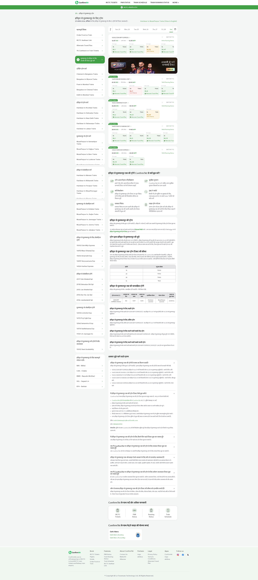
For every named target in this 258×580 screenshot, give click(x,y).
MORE (175, 3)
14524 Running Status (168, 153)
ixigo (139, 554)
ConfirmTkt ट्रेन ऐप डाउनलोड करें (121, 400)
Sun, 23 (117, 29)
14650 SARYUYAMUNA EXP (121, 126)
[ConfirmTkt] (75, 553)
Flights (92, 557)
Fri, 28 (164, 29)
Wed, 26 (145, 29)
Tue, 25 (136, 29)
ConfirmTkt (137, 400)
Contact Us (123, 554)
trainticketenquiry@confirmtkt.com (125, 420)
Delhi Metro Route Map (117, 538)
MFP (134, 40)
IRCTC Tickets (111, 3)
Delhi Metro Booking (117, 535)
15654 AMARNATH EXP (119, 103)
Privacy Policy (152, 554)
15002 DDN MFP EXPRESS (120, 37)
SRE (116, 82)
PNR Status (125, 3)
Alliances (123, 559)
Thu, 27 (155, 29)
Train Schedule (140, 3)
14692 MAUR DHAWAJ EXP (121, 79)
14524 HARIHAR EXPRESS (120, 150)
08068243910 (117, 424)
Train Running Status (159, 3)
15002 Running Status (167, 40)
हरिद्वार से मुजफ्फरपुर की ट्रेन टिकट (119, 231)
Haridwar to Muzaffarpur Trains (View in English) (158, 21)
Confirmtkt (168, 554)
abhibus (140, 557)
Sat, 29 (172, 29)
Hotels (92, 559)
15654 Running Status (168, 106)
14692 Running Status (168, 82)
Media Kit (123, 557)
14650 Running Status (168, 129)
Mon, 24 (127, 29)
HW (117, 40)
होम (76, 13)
